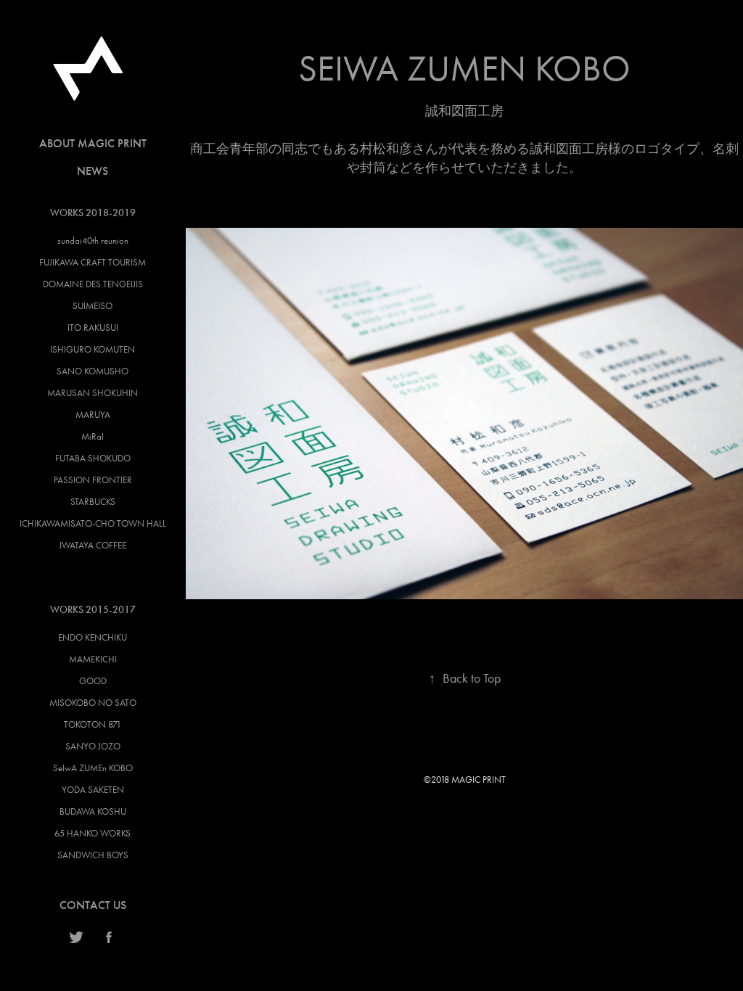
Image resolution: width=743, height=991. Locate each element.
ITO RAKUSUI (92, 327)
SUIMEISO (92, 305)
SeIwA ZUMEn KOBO (93, 767)
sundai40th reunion (92, 240)
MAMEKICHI (93, 659)
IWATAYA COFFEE (92, 545)
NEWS (92, 171)
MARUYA (92, 414)
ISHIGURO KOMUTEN (92, 349)
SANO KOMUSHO (92, 371)
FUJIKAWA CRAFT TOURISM (92, 262)
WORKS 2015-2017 (93, 610)
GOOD (93, 680)
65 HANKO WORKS (92, 833)
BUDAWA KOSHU (92, 811)
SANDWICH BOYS (92, 855)
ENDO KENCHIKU (92, 637)
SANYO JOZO (92, 746)
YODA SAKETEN (93, 789)
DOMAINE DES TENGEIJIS (93, 284)
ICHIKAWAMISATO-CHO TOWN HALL (93, 523)
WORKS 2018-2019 (93, 213)
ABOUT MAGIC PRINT (93, 143)
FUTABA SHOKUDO (93, 458)
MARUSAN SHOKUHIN (92, 392)
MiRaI (92, 436)
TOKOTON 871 (92, 724)
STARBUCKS (92, 501)
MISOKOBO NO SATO (92, 702)
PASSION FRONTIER (93, 479)
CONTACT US (92, 905)
